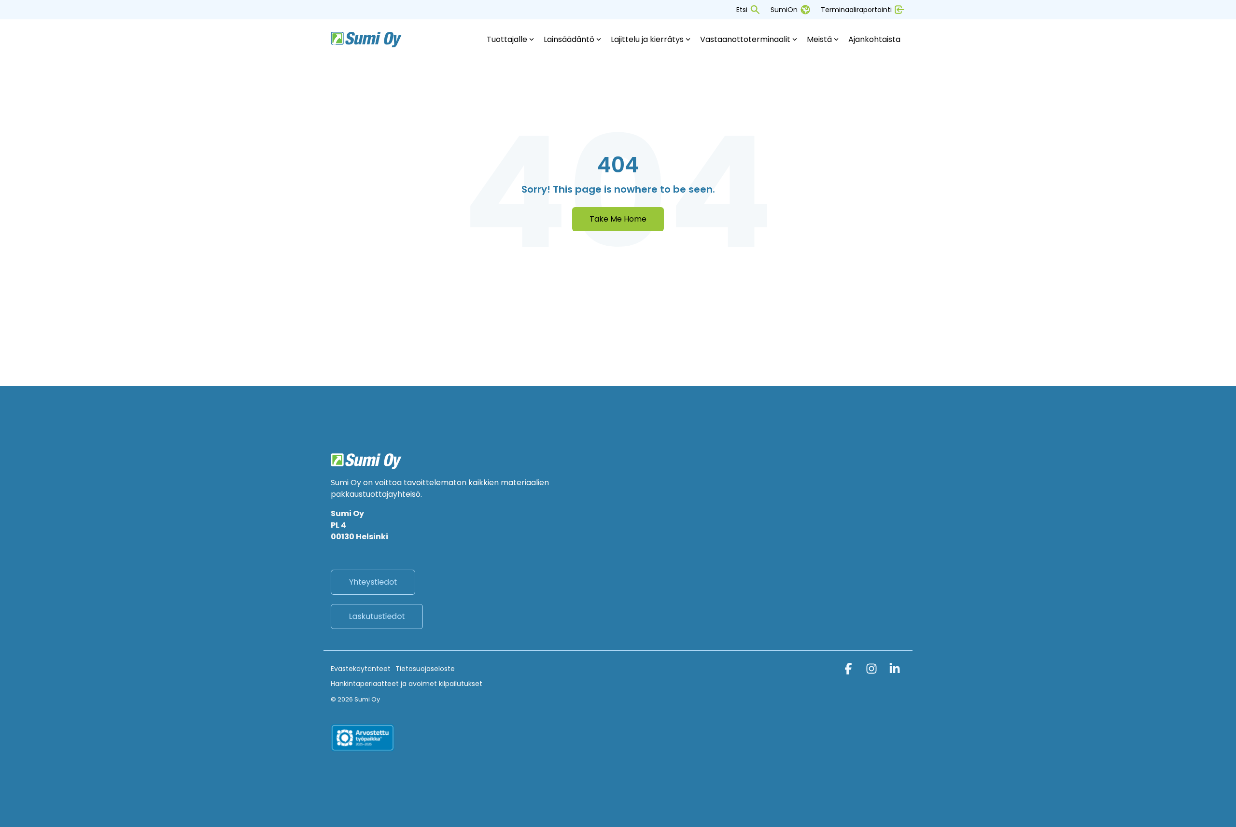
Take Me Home (618, 218)
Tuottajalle (507, 39)
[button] (849, 670)
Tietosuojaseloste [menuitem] (425, 668)
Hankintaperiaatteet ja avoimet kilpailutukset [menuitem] (406, 683)
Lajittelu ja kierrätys (647, 39)
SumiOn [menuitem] (784, 9)
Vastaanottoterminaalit (745, 39)
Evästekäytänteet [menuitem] (361, 668)
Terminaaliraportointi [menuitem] (856, 9)
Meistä (819, 39)
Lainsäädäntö (569, 39)
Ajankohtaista (874, 39)
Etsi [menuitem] (741, 9)
